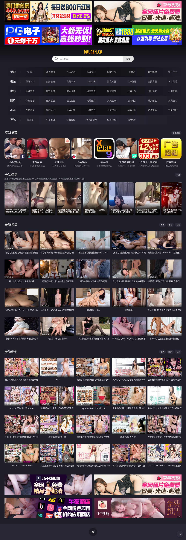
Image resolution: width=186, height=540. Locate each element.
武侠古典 (91, 110)
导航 (13, 119)
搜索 (128, 58)
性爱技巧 (172, 110)
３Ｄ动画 (91, 81)
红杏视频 (111, 119)
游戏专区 (91, 71)
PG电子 (30, 71)
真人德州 (50, 71)
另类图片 (172, 100)
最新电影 (11, 351)
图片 (13, 100)
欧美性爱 (91, 91)
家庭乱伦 (50, 110)
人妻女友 (71, 110)
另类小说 (132, 110)
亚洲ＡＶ (30, 81)
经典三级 (132, 91)
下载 (178, 174)
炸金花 (132, 71)
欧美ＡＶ (71, 81)
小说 (13, 110)
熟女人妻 (111, 81)
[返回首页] (180, 534)
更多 (178, 224)
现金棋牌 (152, 71)
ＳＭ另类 (172, 81)
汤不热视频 (91, 119)
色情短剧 (132, 119)
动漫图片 (91, 100)
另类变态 (172, 91)
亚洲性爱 (30, 91)
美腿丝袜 (111, 100)
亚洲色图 (50, 100)
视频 (13, 81)
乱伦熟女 (152, 91)
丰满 (162, 351)
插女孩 (30, 119)
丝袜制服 (132, 81)
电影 (13, 91)
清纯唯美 (132, 100)
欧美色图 (71, 100)
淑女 (170, 351)
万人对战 (71, 71)
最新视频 (11, 224)
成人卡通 (71, 91)
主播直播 (152, 81)
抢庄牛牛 (172, 71)
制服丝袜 (111, 91)
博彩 (13, 72)
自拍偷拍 (50, 81)
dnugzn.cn (93, 52)
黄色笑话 (152, 110)
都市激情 (30, 110)
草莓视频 (71, 119)
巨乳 (170, 224)
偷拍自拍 (50, 91)
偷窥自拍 (30, 100)
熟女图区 (152, 100)
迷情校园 (111, 110)
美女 (162, 224)
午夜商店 (50, 119)
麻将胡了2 (112, 71)
